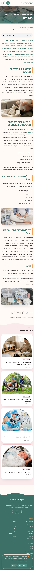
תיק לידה (30, 132)
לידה (15, 531)
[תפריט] (3, 3)
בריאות (14, 521)
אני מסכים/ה (22, 565)
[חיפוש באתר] (8, 3)
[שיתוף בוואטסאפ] (27, 313)
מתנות (31, 536)
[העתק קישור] (13, 313)
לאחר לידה (30, 531)
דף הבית (30, 28)
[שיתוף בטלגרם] (18, 313)
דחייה (13, 565)
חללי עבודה (13, 526)
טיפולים (31, 529)
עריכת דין (14, 536)
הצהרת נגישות (29, 553)
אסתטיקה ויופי (29, 521)
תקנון (31, 548)
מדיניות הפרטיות (22, 561)
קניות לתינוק (7, 11)
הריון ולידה (30, 526)
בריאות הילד (30, 524)
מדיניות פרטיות (29, 551)
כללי (15, 529)
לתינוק (31, 533)
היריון (15, 524)
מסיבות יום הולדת (12, 533)
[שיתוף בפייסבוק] (22, 313)
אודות (31, 546)
